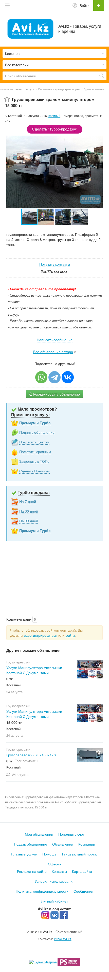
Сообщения (83, 891)
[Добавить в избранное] (7, 99)
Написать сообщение (54, 339)
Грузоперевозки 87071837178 (31, 754)
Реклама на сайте (32, 871)
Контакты (59, 871)
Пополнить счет (71, 834)
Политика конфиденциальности (42, 891)
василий (54, 115)
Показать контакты (54, 264)
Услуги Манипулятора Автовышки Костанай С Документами (34, 670)
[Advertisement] (54, 580)
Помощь (49, 854)
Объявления (62, 844)
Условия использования (55, 881)
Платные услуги (24, 854)
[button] (46, 216)
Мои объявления (39, 834)
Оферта (54, 863)
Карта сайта (82, 871)
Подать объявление (30, 844)
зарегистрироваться (40, 635)
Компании (86, 844)
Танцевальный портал (79, 854)
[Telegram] (54, 377)
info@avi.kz (62, 938)
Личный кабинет (54, 901)
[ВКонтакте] (68, 377)
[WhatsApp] (41, 377)
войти (70, 635)
